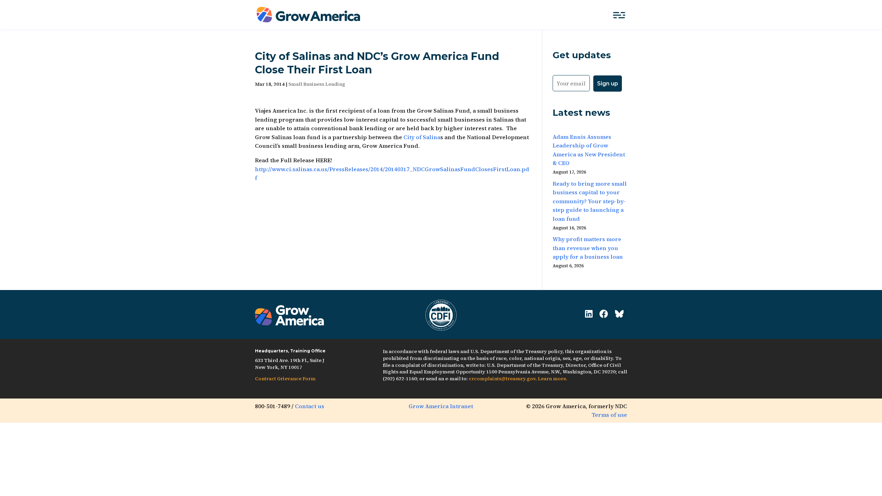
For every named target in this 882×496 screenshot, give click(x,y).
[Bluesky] (619, 314)
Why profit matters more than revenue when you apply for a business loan (588, 247)
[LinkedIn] (589, 314)
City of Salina (421, 137)
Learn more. (552, 378)
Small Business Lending (316, 84)
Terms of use (609, 414)
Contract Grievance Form (285, 378)
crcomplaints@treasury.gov (502, 378)
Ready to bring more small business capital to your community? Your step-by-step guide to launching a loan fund (590, 201)
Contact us (309, 406)
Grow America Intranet (441, 406)
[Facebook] (603, 314)
